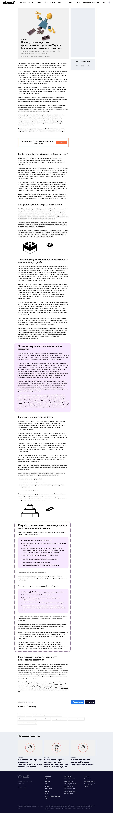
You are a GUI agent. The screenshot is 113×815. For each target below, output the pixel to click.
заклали (42, 234)
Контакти (87, 779)
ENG (103, 2)
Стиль (53, 2)
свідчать (59, 369)
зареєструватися (49, 377)
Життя (71, 2)
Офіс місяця (68, 781)
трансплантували (23, 79)
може (23, 648)
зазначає (49, 296)
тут (24, 580)
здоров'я (21, 715)
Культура (61, 2)
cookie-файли (68, 808)
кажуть (51, 91)
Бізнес (39, 2)
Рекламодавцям (89, 781)
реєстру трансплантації (42, 105)
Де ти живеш (68, 786)
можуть (41, 532)
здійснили (64, 79)
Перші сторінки (69, 791)
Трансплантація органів (76, 719)
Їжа (46, 2)
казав (66, 230)
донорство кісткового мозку (27, 723)
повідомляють (63, 312)
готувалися (64, 688)
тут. (45, 572)
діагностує (55, 455)
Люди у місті (68, 794)
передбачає (62, 625)
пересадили (31, 215)
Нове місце (68, 776)
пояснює (45, 447)
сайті (40, 634)
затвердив (58, 684)
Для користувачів (89, 784)
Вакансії (86, 786)
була (27, 381)
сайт (30, 592)
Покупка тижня (69, 789)
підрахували (22, 308)
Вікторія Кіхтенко (27, 56)
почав (38, 664)
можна (60, 375)
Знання (29, 715)
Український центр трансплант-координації (47, 715)
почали (34, 158)
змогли (57, 162)
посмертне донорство (59, 719)
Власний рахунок (70, 779)
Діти (78, 2)
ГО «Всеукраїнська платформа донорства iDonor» (34, 719)
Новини (23, 2)
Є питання (24, 39)
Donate (61, 142)
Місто (31, 2)
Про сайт (87, 776)
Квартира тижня (70, 784)
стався (35, 115)
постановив (43, 194)
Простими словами (91, 2)
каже (33, 278)
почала (33, 188)
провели (63, 75)
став (39, 63)
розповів (21, 336)
